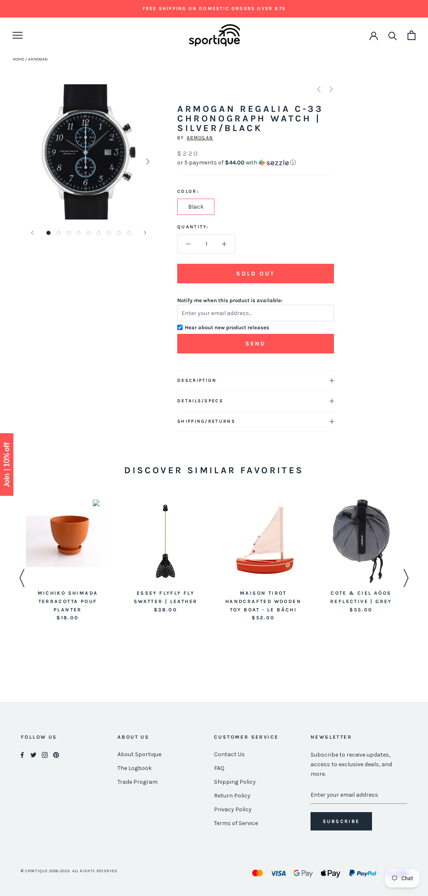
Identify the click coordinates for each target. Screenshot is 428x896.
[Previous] (32, 233)
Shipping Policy (235, 781)
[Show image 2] (58, 233)
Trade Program (137, 781)
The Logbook (134, 768)
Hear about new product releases (227, 327)
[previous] (30, 161)
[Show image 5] (89, 233)
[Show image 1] (48, 233)
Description (197, 380)
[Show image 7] (109, 233)
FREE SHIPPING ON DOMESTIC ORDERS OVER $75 (214, 8)
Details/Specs (200, 401)
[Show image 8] (119, 233)
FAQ (219, 768)
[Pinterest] (56, 755)
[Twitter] (33, 755)
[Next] (145, 233)
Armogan (200, 138)
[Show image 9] (129, 233)
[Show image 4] (78, 233)
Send (255, 343)
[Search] (392, 35)
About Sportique (139, 754)
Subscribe (341, 821)
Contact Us (229, 754)
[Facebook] (22, 755)
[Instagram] (45, 755)
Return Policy (232, 795)
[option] (67, 561)
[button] (255, 163)
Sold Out (255, 273)
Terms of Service (236, 823)
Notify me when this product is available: (230, 300)
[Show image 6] (99, 233)
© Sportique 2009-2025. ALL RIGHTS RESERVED (69, 871)
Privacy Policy (233, 809)
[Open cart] (411, 35)
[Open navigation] (18, 35)
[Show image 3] (68, 233)
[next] (147, 161)
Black (196, 206)
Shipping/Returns (206, 421)
